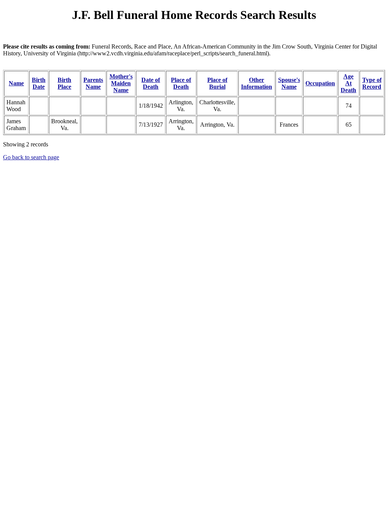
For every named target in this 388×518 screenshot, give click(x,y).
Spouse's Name (289, 83)
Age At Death (348, 83)
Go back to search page (31, 157)
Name (16, 83)
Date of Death (150, 83)
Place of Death (181, 83)
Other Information (256, 83)
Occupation (320, 83)
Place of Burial (217, 83)
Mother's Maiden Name (121, 83)
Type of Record (372, 83)
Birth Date (38, 83)
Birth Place (64, 83)
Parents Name (93, 83)
